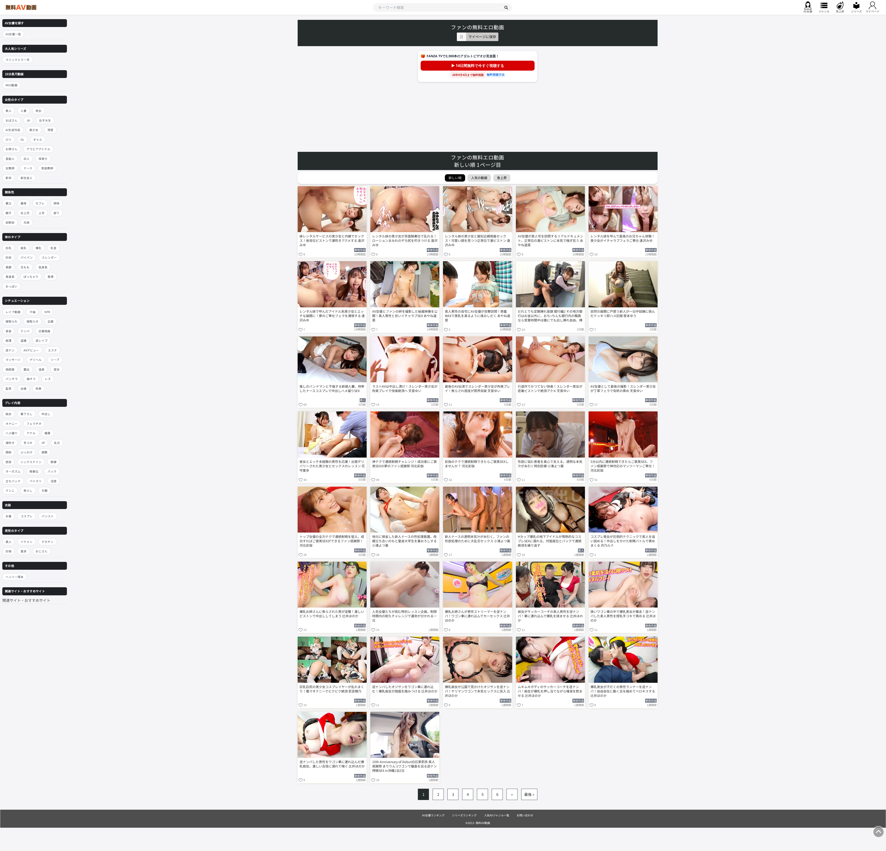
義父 (9, 203)
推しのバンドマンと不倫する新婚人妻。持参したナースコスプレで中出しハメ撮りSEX (331, 388)
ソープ (55, 359)
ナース (28, 168)
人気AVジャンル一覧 (496, 815)
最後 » (529, 794)
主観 (45, 490)
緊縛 (54, 462)
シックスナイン (31, 462)
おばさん (12, 120)
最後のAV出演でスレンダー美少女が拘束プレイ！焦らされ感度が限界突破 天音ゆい (477, 388)
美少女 (33, 130)
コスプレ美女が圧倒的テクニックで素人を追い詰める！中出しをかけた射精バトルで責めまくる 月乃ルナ (622, 541)
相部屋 (10, 369)
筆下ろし (27, 414)
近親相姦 (45, 331)
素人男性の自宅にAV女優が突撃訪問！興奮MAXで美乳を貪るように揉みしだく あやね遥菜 (477, 315)
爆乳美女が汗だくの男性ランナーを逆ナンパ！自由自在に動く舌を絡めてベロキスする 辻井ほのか (622, 691)
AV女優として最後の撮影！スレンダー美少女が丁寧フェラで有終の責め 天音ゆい (623, 388)
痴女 (9, 414)
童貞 (24, 551)
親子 (9, 213)
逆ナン (10, 350)
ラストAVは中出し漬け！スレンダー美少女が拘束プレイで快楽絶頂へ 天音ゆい (404, 388)
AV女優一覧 (13, 34)
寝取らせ (33, 321)
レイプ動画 (13, 312)
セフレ (40, 203)
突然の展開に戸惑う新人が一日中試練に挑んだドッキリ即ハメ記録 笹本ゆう (622, 313)
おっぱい (12, 286)
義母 (24, 203)
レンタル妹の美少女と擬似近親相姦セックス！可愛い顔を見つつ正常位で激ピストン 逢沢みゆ (477, 240)
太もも (25, 267)
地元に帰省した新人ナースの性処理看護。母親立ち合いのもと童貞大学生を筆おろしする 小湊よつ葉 (404, 541)
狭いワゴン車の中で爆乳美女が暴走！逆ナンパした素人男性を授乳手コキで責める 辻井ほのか (623, 616)
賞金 (9, 331)
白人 (27, 158)
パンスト (48, 516)
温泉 (42, 369)
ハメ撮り (12, 433)
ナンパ (25, 331)
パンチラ (12, 379)
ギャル (37, 139)
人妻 (24, 110)
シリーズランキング (464, 815)
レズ (48, 379)
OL (22, 139)
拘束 (39, 388)
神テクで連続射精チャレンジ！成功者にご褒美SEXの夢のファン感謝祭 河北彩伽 (404, 463)
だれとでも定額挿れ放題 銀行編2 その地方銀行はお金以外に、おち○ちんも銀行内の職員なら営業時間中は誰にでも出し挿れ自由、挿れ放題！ (550, 316)
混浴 (57, 369)
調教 (45, 452)
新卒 (9, 178)
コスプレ (27, 516)
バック (52, 471)
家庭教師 (47, 168)
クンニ (10, 490)
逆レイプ (42, 340)
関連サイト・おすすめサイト (26, 600)
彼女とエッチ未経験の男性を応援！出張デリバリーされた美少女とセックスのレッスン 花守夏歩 (332, 466)
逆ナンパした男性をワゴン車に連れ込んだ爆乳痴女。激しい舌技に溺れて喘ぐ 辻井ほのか (332, 764)
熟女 (39, 110)
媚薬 (48, 433)
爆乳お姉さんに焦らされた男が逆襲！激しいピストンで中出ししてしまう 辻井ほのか (331, 613)
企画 (51, 321)
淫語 (54, 481)
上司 (42, 213)
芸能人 (10, 158)
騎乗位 (34, 471)
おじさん (42, 551)
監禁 (9, 388)
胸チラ (31, 379)
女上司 (25, 213)
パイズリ (36, 481)
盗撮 (24, 340)
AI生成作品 (13, 130)
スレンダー (49, 257)
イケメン (27, 541)
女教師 (10, 168)
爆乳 (39, 248)
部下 (57, 213)
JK (28, 120)
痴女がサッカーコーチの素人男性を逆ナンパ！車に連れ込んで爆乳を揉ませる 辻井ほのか (550, 616)
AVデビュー (31, 350)
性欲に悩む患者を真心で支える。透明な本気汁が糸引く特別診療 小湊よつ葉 (550, 463)
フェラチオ (34, 423)
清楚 (50, 130)
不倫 (33, 312)
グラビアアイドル (38, 149)
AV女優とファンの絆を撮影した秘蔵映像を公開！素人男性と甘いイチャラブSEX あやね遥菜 (404, 315)
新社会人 (27, 178)
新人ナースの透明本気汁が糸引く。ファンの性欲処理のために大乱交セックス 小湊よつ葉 (477, 538)
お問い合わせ (525, 815)
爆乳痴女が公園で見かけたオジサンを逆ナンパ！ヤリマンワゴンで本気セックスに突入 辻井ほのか (477, 691)
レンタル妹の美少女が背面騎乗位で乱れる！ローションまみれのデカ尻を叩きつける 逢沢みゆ (404, 240)
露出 (27, 369)
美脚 (9, 267)
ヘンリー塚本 (15, 577)
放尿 (9, 462)
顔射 (9, 452)
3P (43, 442)
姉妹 (57, 203)
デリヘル (36, 359)
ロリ (9, 139)
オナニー (12, 423)
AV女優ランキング (433, 815)
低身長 (43, 267)
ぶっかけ (27, 452)
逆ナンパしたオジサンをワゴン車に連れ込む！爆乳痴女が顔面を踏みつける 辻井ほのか (404, 689)
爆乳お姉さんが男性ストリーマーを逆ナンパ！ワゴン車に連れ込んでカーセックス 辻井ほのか (477, 616)
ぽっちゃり (31, 277)
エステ (52, 350)
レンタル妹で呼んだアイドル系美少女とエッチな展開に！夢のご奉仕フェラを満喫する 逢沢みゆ (332, 315)
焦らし (28, 490)
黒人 (9, 541)
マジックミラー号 (18, 59)
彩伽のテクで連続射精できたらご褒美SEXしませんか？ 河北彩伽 (477, 463)
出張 (24, 388)
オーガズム (13, 471)
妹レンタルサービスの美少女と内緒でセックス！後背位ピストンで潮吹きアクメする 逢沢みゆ (331, 240)
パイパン (27, 257)
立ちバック (13, 481)
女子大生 (45, 120)
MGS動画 (12, 85)
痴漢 (9, 340)
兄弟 (27, 222)
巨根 (9, 551)
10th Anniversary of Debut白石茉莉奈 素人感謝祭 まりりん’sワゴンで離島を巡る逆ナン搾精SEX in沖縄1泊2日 (404, 766)
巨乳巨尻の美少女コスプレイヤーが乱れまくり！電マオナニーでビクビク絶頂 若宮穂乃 (331, 689)
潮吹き (10, 442)
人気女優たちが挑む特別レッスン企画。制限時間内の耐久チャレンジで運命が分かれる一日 (404, 616)
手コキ (28, 442)
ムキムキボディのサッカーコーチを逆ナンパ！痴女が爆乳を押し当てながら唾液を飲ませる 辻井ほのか (550, 691)
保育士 (43, 158)
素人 (9, 110)
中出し (46, 414)
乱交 (57, 442)
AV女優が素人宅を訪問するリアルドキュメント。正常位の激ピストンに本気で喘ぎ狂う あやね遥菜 (550, 240)
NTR (47, 312)
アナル (31, 433)
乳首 (54, 248)
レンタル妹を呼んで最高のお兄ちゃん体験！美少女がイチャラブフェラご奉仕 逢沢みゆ (622, 238)
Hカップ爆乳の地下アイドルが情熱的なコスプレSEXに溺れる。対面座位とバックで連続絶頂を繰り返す (549, 541)
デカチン (48, 541)
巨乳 (9, 248)
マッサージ (13, 359)
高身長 (10, 277)
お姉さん (12, 149)
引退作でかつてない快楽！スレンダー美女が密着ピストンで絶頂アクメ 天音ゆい (550, 388)
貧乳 (24, 248)
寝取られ (12, 321)
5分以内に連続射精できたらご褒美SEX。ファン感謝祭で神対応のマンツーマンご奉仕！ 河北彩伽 (622, 466)
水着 (9, 516)
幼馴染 (10, 222)
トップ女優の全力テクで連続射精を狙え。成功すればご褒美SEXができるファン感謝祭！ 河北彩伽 (331, 541)
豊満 (51, 277)
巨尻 (9, 257)
